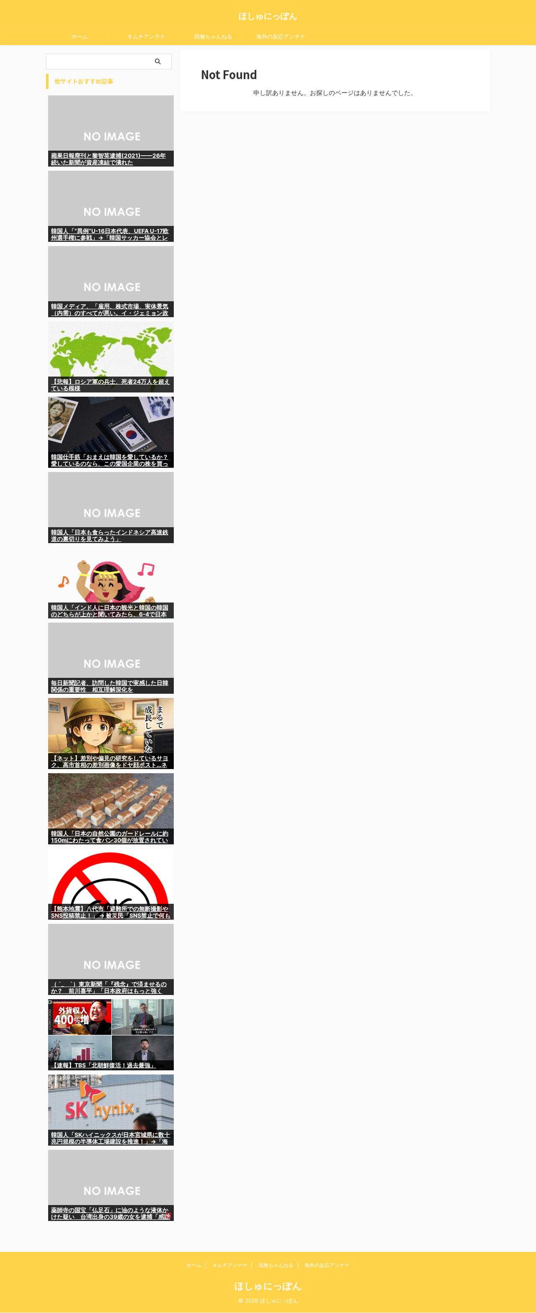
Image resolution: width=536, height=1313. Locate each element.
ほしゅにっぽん (268, 16)
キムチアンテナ (146, 36)
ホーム (79, 36)
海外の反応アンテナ (280, 36)
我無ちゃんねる (213, 36)
